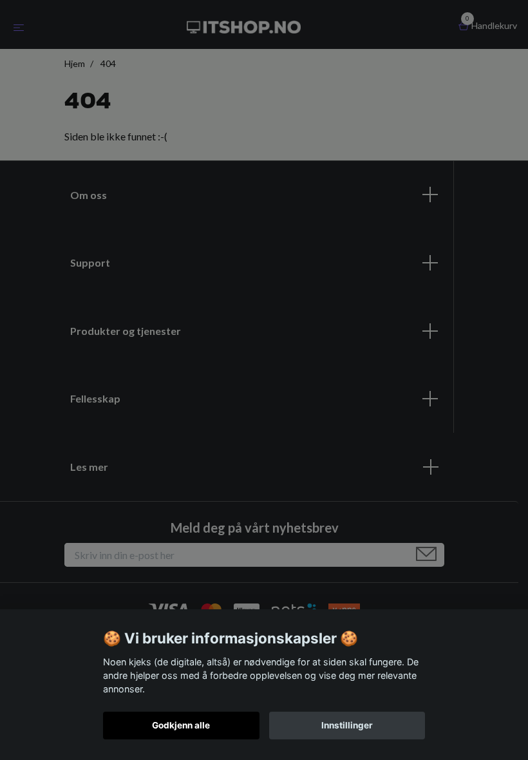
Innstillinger (347, 725)
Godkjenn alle (181, 725)
